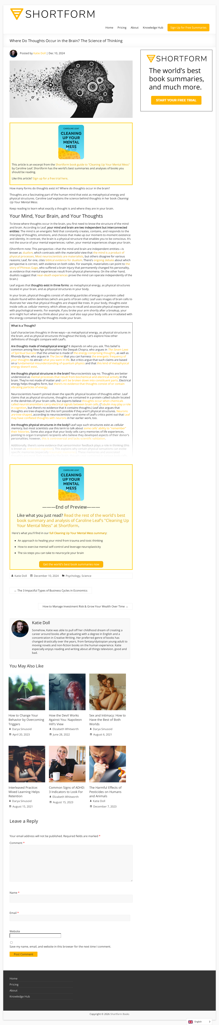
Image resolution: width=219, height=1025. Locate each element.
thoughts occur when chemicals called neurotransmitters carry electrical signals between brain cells (67, 402)
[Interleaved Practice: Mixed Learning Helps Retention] (27, 747)
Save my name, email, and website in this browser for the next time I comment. (60, 946)
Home (109, 27)
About (135, 27)
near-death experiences (52, 275)
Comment (17, 843)
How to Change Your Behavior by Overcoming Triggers (26, 719)
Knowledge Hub (153, 27)
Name (15, 893)
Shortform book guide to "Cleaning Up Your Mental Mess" (93, 164)
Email (14, 913)
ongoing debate (104, 260)
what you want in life (56, 360)
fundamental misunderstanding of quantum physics (51, 363)
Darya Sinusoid (22, 729)
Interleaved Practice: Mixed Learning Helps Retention (24, 791)
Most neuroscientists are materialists (59, 256)
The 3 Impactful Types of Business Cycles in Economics (50, 590)
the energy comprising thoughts (94, 353)
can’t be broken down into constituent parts (89, 380)
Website (15, 931)
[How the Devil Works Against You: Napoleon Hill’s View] (67, 675)
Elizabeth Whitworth (66, 729)
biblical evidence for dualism (64, 260)
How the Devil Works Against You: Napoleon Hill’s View (65, 719)
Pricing (122, 27)
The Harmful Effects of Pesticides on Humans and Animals (105, 791)
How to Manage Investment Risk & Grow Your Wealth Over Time (85, 606)
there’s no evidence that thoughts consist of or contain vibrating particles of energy (68, 385)
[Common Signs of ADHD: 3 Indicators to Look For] (67, 747)
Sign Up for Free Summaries (188, 27)
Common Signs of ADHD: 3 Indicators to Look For (67, 789)
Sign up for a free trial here (50, 178)
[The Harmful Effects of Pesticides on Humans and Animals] (107, 747)
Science (86, 576)
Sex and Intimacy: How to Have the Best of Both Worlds (107, 719)
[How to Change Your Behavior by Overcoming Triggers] (27, 675)
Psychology (73, 576)
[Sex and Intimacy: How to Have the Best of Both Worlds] (107, 675)
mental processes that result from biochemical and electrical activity (75, 377)
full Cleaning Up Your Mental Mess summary (77, 533)
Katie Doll (39, 53)
